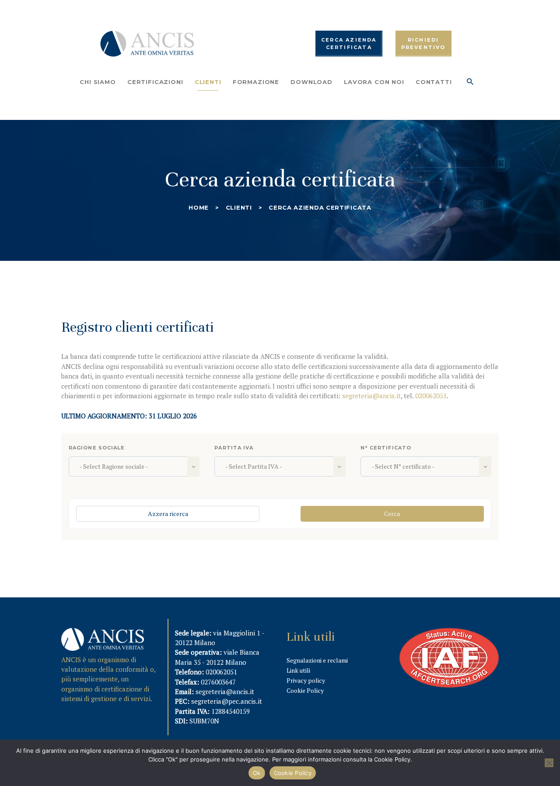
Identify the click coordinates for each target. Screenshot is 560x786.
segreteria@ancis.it (371, 395)
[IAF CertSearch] (449, 633)
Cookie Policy (305, 690)
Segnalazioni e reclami (317, 660)
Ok (257, 772)
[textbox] (129, 467)
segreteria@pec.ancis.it (226, 701)
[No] (549, 762)
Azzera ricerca (168, 513)
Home (199, 207)
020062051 (431, 395)
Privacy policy (306, 680)
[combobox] (134, 466)
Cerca (392, 513)
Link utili (298, 670)
